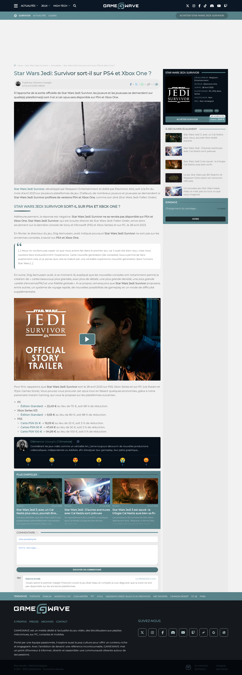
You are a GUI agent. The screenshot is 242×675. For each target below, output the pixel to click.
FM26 (202, 596)
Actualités (28, 5)
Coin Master (80, 596)
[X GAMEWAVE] (187, 5)
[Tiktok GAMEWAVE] (205, 5)
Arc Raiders (160, 596)
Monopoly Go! (62, 596)
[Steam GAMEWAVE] (203, 632)
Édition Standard (32, 406)
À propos (20, 621)
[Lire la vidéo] (87, 339)
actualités (39, 15)
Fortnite (35, 596)
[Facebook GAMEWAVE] (200, 5)
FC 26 (194, 596)
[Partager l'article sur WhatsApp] (142, 84)
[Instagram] (78, 441)
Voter (195, 219)
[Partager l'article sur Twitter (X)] (136, 84)
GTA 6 (100, 596)
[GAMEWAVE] (120, 6)
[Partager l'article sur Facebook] (131, 84)
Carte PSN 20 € (31, 423)
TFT (92, 596)
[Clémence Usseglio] (19, 84)
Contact (61, 621)
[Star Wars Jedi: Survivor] (178, 94)
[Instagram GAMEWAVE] (193, 5)
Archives (47, 621)
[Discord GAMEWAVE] (212, 5)
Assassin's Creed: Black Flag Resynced (128, 596)
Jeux (44, 5)
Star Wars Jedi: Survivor (36, 65)
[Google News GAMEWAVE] (224, 632)
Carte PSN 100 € (31, 431)
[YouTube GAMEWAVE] (219, 5)
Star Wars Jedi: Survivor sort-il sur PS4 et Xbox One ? (89, 65)
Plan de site (20, 665)
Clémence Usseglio (42, 82)
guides (52, 15)
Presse (34, 621)
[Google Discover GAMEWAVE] (214, 632)
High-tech (60, 5)
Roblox (47, 596)
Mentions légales (38, 665)
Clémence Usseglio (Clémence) (51, 441)
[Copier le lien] (148, 84)
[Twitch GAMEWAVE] (225, 5)
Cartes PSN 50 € (31, 427)
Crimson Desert (179, 596)
